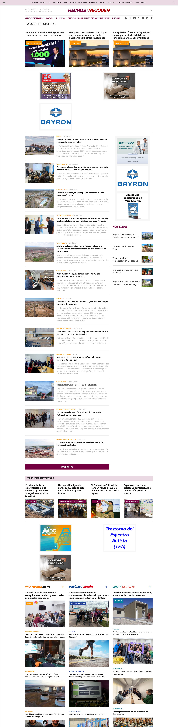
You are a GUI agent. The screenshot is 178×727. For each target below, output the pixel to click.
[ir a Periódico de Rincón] (81, 586)
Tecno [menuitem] (102, 2)
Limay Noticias (118, 669)
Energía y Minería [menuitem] (125, 2)
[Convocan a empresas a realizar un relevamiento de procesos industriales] (39, 439)
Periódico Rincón (78, 603)
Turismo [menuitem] (111, 2)
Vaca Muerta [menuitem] (140, 2)
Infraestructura (34, 43)
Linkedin (134, 18)
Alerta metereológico (34, 18)
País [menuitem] (65, 2)
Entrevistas (60, 18)
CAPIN (58, 298)
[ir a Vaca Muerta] (37, 586)
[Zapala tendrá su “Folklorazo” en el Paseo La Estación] (147, 256)
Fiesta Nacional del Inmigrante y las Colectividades (88, 18)
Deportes (72, 631)
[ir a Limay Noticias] (124, 586)
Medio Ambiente (132, 501)
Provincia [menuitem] (57, 2)
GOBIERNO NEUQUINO (32, 631)
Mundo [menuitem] (73, 2)
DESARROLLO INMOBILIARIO (66, 409)
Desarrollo (75, 43)
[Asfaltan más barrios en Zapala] (147, 245)
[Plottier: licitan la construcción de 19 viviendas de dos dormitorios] (133, 598)
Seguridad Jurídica (63, 215)
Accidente (29, 711)
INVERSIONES (29, 671)
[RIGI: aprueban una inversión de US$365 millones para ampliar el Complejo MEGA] (45, 681)
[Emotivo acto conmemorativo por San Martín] (89, 718)
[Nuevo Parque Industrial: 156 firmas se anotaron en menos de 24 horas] (45, 41)
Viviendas (118, 601)
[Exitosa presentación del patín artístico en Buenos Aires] (133, 718)
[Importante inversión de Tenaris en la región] (39, 382)
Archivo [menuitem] (34, 2)
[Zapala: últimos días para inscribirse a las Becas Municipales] (147, 233)
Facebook (126, 18)
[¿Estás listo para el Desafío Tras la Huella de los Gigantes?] (89, 641)
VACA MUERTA (61, 164)
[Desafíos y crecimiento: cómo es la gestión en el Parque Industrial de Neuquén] (39, 298)
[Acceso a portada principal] (17, 2)
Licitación (116, 18)
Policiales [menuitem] (82, 2)
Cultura (49, 18)
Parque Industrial (63, 328)
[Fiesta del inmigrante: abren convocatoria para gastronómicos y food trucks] (72, 499)
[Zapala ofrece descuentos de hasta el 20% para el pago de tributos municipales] (147, 280)
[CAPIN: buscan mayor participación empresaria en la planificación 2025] (39, 190)
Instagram (130, 18)
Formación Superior (76, 671)
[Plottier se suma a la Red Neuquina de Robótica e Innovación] (133, 678)
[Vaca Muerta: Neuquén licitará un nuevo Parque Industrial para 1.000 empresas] (39, 271)
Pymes (58, 136)
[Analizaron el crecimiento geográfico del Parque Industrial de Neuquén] (39, 354)
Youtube (143, 18)
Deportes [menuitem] (93, 2)
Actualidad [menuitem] (45, 2)
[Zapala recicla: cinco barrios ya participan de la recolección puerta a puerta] (138, 499)
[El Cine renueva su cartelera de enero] (147, 268)
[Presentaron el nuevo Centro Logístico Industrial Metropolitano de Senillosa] (39, 409)
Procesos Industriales (65, 439)
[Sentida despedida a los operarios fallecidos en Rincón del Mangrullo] (45, 721)
